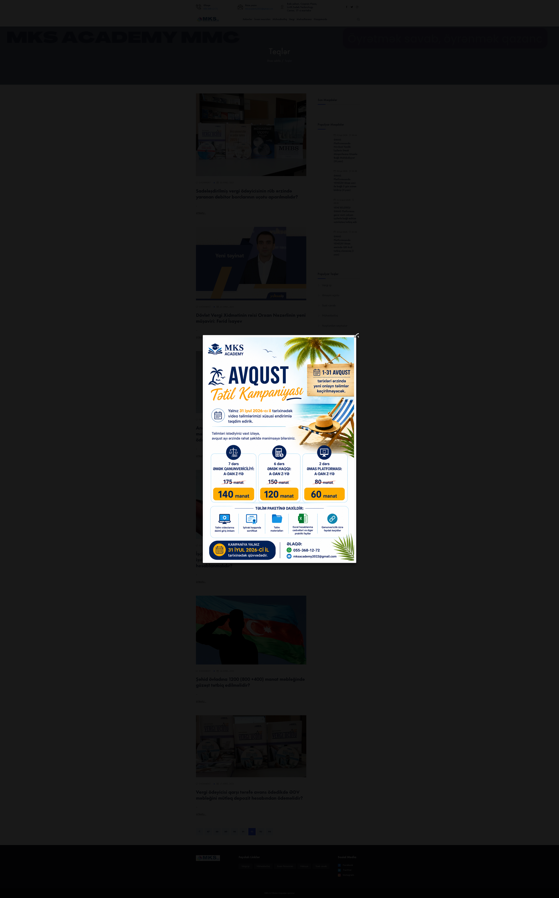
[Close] (356, 335)
